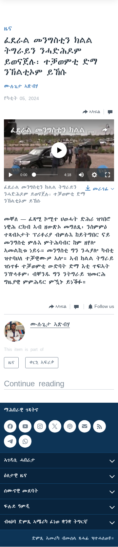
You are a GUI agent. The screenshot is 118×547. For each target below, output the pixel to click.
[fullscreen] (107, 174)
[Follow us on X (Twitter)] (55, 426)
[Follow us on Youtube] (25, 426)
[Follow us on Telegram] (10, 441)
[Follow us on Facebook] (10, 426)
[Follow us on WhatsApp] (25, 441)
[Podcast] (70, 426)
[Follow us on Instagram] (40, 426)
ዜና (8, 28)
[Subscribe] (84, 426)
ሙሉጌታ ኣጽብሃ (21, 86)
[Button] (91, 112)
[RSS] (99, 426)
